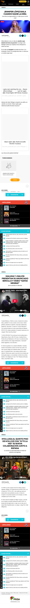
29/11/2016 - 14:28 (6, 36)
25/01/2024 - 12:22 (6, 483)
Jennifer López (5, 191)
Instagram (13, 191)
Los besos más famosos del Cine (13, 246)
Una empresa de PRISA (15, 598)
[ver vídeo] (6, 207)
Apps (18, 191)
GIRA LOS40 (23, 4)
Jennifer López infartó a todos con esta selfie (8, 174)
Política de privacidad (9, 592)
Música (4, 7)
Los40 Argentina (5, 35)
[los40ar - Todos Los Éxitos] (3, 1)
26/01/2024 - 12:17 (6, 316)
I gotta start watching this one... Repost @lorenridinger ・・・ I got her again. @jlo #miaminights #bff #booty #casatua (15, 91)
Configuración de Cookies (23, 592)
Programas (10, 4)
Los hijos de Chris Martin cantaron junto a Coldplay (17, 238)
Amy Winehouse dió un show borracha (14, 248)
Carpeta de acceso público (5, 593)
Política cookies (15, 592)
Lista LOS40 (4, 4)
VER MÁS (15, 179)
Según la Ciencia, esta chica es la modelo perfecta (16, 265)
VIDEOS (17, 4)
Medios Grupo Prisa (15, 601)
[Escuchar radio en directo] (20, 1)
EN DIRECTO (23, 1)
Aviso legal (3, 592)
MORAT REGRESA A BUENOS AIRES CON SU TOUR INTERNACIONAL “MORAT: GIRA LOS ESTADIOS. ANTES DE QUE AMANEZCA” (17, 242)
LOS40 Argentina (5, 315)
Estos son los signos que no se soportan (14, 262)
